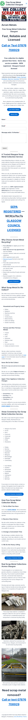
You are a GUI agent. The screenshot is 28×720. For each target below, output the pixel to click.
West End (10, 79)
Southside (16, 79)
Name (4, 119)
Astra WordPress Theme (20, 716)
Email (4, 126)
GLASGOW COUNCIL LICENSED (14, 225)
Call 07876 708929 (14, 109)
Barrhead (23, 77)
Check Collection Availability (14, 494)
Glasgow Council (7, 259)
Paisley (19, 77)
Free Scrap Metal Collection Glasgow (14, 3)
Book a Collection (14, 281)
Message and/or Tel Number (11, 132)
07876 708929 (6, 406)
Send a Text (14, 114)
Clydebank (4, 79)
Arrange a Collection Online (14, 558)
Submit (5, 148)
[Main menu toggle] (26, 3)
